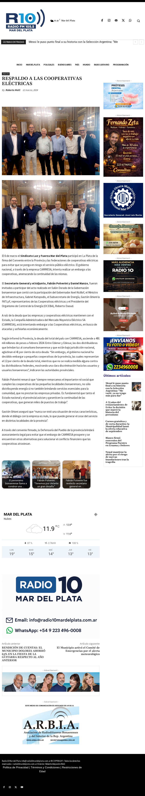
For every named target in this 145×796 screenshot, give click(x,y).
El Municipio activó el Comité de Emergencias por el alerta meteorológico (78, 651)
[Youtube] (22, 787)
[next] (141, 42)
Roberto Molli (12, 90)
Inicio (6, 74)
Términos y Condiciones (45, 767)
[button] (138, 20)
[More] (64, 99)
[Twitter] (123, 20)
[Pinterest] (46, 99)
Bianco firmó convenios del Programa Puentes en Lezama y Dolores (118, 442)
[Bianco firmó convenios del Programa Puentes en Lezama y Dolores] (136, 441)
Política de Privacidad (16, 767)
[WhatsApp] (130, 20)
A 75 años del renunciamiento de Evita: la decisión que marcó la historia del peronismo (116, 408)
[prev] (135, 42)
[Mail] (116, 20)
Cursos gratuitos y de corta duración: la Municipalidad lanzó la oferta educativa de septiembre (117, 426)
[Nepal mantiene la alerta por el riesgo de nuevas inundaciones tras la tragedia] (136, 455)
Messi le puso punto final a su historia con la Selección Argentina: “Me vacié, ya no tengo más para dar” (117, 389)
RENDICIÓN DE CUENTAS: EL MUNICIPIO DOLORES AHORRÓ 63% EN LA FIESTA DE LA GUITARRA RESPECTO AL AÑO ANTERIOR (23, 654)
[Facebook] (102, 20)
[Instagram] (109, 20)
